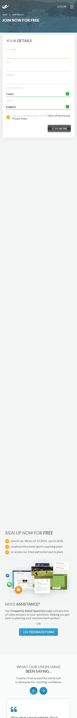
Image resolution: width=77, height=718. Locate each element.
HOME (4, 15)
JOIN (59, 128)
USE (38, 632)
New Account (18, 15)
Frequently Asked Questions (28, 610)
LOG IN (61, 6)
